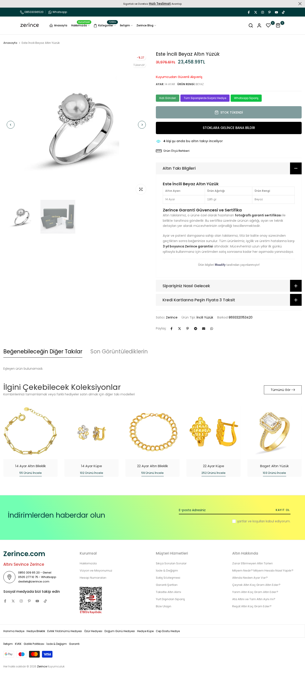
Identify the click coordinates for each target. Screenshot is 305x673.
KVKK (18, 644)
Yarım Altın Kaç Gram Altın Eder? (255, 592)
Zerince (172, 317)
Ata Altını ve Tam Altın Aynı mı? (253, 599)
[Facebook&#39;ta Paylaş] (171, 328)
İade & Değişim (167, 570)
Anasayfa (60, 25)
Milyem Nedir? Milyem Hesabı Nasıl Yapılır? (262, 570)
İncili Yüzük (204, 317)
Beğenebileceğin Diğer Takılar (42, 351)
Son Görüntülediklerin (119, 351)
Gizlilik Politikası (34, 644)
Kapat (5, 3)
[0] (268, 25)
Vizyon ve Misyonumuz (96, 570)
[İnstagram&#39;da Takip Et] (262, 12)
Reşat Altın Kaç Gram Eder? (252, 606)
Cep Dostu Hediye (168, 631)
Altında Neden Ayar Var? (250, 578)
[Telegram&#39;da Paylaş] (195, 328)
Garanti (74, 644)
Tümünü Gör (280, 390)
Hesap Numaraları (93, 578)
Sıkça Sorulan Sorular (171, 563)
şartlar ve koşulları (251, 521)
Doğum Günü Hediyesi (119, 631)
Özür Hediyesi (93, 631)
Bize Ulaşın (163, 606)
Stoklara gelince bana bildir (229, 127)
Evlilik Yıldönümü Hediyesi (64, 631)
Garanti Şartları (167, 585)
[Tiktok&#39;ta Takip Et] (283, 12)
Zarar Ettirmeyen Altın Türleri (252, 563)
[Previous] (11, 125)
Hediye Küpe (145, 631)
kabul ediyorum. (263, 521)
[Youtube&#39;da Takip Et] (276, 12)
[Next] (142, 125)
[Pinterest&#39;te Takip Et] (269, 12)
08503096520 (34, 12)
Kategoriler (107, 24)
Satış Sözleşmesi (168, 578)
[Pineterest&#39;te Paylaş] (187, 328)
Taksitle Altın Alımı (168, 592)
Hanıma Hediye (13, 631)
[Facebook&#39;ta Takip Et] (248, 12)
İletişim (125, 25)
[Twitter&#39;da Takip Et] (255, 12)
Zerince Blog (144, 25)
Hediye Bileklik (36, 631)
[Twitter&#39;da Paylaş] (179, 328)
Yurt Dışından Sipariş (170, 599)
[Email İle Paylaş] (203, 328)
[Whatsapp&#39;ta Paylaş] (211, 328)
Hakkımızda (80, 25)
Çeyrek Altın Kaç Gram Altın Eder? (256, 585)
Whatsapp (59, 12)
